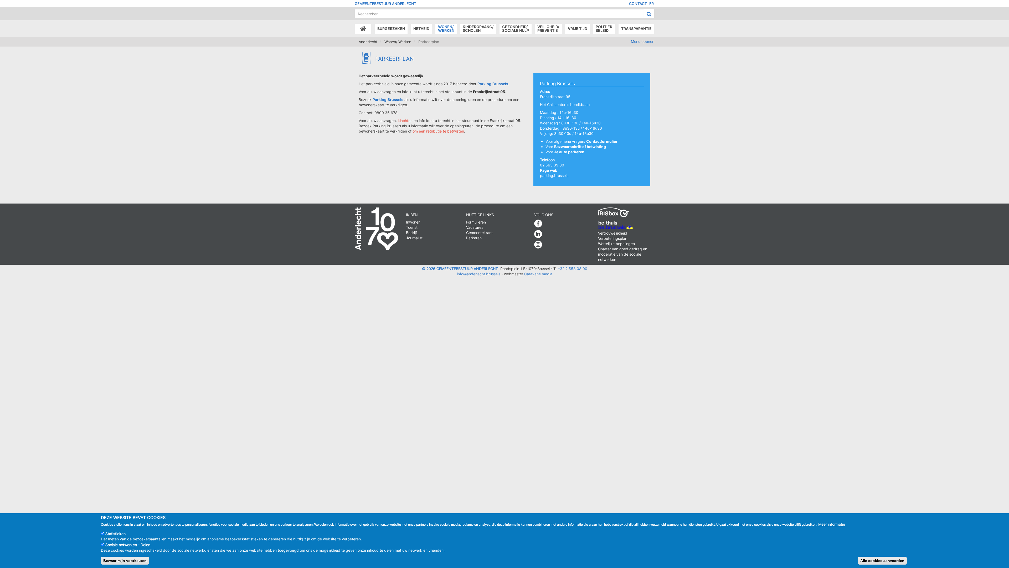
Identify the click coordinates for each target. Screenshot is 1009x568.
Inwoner (413, 222)
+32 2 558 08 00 (572, 268)
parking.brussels (554, 175)
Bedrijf (411, 232)
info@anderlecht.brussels (478, 274)
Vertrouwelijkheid (612, 233)
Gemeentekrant (479, 232)
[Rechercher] (649, 14)
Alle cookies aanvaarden (882, 560)
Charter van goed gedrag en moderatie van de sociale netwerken (622, 254)
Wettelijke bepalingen (616, 243)
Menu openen (642, 41)
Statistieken (115, 533)
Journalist (414, 238)
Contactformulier (601, 141)
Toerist (412, 227)
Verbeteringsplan (612, 238)
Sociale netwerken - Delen (127, 544)
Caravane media (538, 274)
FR (651, 3)
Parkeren (474, 238)
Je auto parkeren (569, 152)
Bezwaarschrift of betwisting (580, 146)
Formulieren (476, 222)
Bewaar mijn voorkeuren (125, 560)
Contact (638, 3)
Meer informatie (831, 524)
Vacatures (474, 227)
